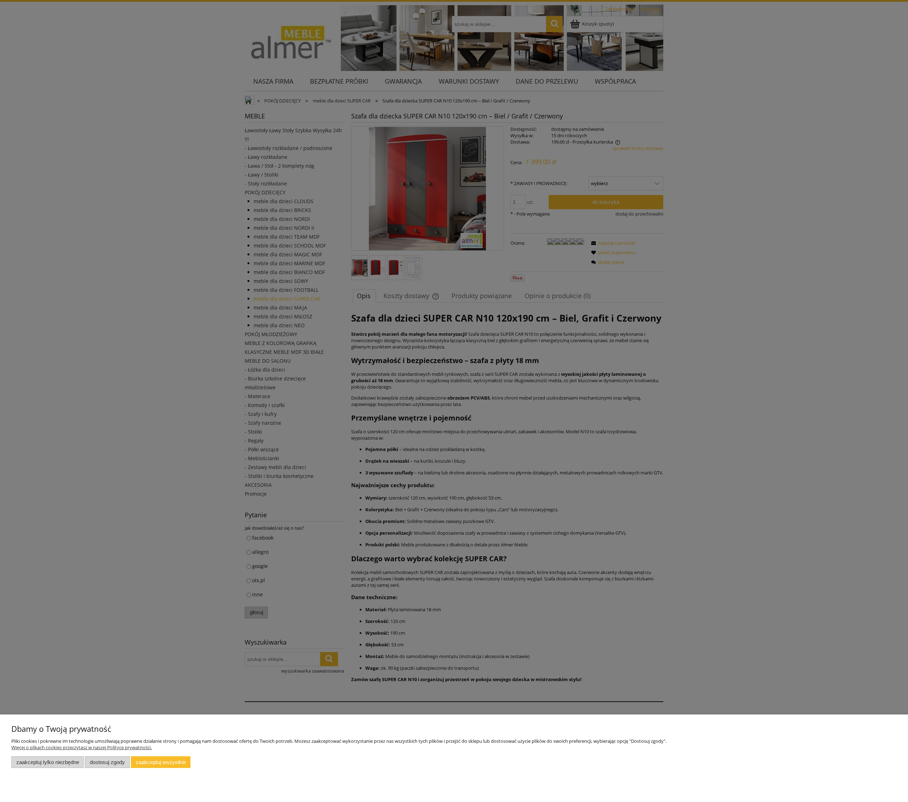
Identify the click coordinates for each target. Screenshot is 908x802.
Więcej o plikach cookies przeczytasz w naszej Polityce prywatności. (81, 747)
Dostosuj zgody (107, 762)
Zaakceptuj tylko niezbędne (47, 762)
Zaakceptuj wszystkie (161, 762)
